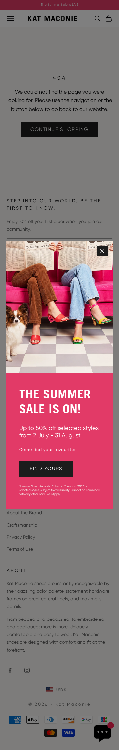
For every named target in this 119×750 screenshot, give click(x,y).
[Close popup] (102, 251)
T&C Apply (53, 494)
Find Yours (46, 468)
